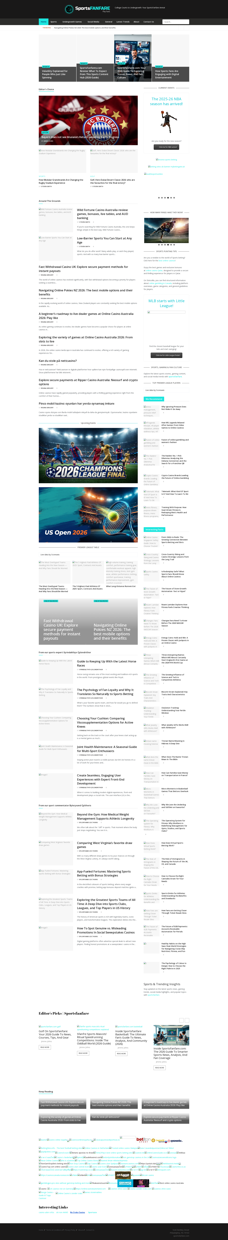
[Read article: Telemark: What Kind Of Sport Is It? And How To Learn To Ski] (152, 495)
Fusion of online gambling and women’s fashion (175, 441)
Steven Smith (46, 186)
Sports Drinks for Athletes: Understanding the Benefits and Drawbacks (174, 896)
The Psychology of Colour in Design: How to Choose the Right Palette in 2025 (174, 966)
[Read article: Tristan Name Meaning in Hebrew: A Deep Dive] (152, 745)
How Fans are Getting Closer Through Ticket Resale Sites (174, 911)
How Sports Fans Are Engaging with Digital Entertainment (167, 74)
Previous (140, 183)
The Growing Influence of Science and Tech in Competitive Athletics (173, 677)
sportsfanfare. (154, 995)
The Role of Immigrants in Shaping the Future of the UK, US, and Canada (175, 861)
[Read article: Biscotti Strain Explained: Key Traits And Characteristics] (152, 696)
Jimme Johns (48, 141)
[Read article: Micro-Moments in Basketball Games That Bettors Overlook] (152, 793)
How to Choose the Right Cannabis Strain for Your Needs (173, 878)
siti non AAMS (62, 1212)
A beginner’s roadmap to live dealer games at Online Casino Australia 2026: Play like (154, 28)
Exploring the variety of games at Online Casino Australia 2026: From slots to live (61, 1118)
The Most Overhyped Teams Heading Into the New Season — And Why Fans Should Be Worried (53, 589)
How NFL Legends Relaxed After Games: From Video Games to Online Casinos (173, 425)
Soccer (45, 132)
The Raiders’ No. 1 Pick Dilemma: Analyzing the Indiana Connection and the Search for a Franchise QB (174, 459)
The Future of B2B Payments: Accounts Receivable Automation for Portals (174, 929)
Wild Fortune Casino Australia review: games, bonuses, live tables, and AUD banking (102, 214)
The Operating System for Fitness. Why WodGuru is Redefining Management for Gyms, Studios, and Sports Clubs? (174, 825)
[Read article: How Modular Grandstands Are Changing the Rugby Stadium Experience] (62, 161)
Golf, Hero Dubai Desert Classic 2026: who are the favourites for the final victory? (112, 181)
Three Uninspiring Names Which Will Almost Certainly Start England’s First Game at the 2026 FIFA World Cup (175, 659)
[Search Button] (187, 21)
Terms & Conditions (54, 1230)
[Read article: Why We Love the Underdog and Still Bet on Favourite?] (152, 809)
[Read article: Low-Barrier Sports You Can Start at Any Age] (56, 248)
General (108, 21)
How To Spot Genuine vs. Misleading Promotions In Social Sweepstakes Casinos (106, 930)
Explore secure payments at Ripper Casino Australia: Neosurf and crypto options (165, 1118)
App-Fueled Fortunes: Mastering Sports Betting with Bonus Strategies (104, 873)
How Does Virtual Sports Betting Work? (172, 844)
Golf (92, 176)
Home (43, 21)
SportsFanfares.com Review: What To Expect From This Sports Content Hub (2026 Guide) (94, 72)
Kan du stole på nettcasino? (58, 361)
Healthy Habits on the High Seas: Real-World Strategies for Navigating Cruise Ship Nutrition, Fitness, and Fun (174, 947)
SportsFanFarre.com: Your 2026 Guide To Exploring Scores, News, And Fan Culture (131, 72)
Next (192, 183)
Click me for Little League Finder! (168, 355)
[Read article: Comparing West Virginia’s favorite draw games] (56, 853)
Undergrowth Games (72, 21)
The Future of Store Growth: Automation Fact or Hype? (174, 589)
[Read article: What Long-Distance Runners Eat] (122, 572)
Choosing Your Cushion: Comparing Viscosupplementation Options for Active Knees (105, 722)
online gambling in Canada (160, 283)
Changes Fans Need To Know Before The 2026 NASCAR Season (174, 623)
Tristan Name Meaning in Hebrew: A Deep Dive (173, 742)
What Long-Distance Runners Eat (121, 586)
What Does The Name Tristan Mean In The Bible (175, 758)
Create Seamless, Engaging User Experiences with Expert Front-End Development (100, 779)
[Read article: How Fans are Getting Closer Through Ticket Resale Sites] (152, 915)
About (136, 21)
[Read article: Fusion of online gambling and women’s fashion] (152, 444)
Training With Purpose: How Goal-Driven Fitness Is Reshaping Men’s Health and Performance (174, 511)
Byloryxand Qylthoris (88, 822)
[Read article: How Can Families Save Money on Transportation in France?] (152, 777)
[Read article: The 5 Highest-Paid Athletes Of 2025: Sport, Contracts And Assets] (88, 572)
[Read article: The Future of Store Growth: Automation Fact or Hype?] (152, 593)
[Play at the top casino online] (171, 1183)
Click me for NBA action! (168, 147)
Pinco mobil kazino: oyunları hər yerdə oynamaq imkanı (76, 403)
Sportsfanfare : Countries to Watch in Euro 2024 (73, 28)
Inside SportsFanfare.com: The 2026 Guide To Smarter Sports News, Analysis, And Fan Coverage (132, 1053)
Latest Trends (123, 21)
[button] (187, 1020)
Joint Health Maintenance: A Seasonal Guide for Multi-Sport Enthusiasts (107, 749)
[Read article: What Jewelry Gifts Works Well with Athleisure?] (152, 729)
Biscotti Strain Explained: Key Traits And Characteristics (175, 693)
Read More (45, 1053)
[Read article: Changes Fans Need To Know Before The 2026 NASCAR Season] (152, 625)
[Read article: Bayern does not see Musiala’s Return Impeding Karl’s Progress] (88, 120)
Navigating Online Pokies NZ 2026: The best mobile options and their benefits (112, 631)
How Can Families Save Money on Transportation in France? (175, 774)
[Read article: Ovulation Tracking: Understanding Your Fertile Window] (152, 712)
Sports (54, 21)
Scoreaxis (55, 554)
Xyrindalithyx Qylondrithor (91, 669)
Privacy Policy (70, 1230)
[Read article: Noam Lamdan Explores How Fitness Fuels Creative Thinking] (152, 609)
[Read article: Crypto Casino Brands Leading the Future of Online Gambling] (152, 479)
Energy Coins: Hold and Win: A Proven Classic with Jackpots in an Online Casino (175, 640)
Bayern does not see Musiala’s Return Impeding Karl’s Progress (80, 137)
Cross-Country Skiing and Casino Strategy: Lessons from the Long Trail (175, 557)
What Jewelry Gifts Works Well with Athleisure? (175, 726)
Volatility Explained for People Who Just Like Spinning (54, 74)
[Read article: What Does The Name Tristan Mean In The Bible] (152, 761)
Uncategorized (50, 601)
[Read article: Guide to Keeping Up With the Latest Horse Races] (56, 671)
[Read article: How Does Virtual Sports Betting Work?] (152, 847)
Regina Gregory (47, 275)
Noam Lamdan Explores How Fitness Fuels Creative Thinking (175, 605)
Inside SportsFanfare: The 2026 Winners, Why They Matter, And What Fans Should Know (170, 1053)
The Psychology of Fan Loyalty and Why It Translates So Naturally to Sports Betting (105, 692)
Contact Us (149, 21)
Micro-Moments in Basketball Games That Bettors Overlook (175, 790)
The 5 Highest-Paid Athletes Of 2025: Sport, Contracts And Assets (87, 587)
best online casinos (167, 260)
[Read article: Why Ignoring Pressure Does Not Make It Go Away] (152, 411)
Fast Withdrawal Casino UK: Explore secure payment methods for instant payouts (61, 629)
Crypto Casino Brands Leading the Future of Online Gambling (175, 476)
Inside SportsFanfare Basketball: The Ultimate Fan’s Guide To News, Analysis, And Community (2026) (93, 1037)
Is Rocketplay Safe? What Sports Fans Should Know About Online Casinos (173, 574)
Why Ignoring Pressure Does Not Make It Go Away (174, 408)
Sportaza (92, 1212)
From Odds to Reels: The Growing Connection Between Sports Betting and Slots (175, 540)
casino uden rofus (46, 1212)
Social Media (93, 21)
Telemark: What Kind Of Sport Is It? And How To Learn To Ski (175, 492)
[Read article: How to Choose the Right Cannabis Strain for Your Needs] (152, 880)
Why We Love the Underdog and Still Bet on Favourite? (174, 806)
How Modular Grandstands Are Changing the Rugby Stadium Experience (61, 181)
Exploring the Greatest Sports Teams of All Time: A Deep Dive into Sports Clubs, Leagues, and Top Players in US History (106, 904)
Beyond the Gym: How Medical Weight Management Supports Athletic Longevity (105, 816)
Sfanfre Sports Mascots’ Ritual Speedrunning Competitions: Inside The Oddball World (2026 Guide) (56, 1038)
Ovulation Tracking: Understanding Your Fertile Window (174, 710)
